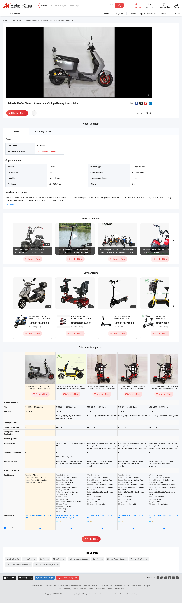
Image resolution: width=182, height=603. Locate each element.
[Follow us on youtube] (169, 577)
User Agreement (105, 594)
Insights (147, 586)
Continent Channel (122, 586)
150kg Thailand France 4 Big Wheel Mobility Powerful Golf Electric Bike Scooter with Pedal (133, 388)
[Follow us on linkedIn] (177, 577)
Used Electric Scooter (139, 559)
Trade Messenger (44, 577)
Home (5, 20)
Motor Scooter (30, 559)
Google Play (25, 577)
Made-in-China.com (80, 589)
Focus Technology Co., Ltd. (72, 594)
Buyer (118, 13)
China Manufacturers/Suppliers (69, 586)
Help (132, 13)
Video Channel (16, 20)
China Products (50, 586)
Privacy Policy (132, 594)
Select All (9, 528)
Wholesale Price (106, 586)
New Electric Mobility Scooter (19, 564)
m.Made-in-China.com (97, 589)
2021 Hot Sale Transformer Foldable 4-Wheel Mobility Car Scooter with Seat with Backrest (164, 388)
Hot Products (37, 586)
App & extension (146, 13)
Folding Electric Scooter (78, 559)
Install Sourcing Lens (69, 577)
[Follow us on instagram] (165, 577)
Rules (177, 13)
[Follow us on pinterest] (173, 577)
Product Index (136, 586)
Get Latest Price (143, 113)
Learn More (10, 204)
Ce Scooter (44, 559)
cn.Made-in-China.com (116, 589)
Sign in (176, 7)
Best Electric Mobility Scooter (47, 564)
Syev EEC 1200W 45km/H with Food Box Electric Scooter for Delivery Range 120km (71, 388)
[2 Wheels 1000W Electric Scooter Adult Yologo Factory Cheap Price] (40, 369)
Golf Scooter (98, 559)
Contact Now (18, 113)
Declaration (119, 594)
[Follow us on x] (161, 577)
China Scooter (59, 559)
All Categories (12, 13)
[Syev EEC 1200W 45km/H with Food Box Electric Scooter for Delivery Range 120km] (71, 369)
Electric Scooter (13, 559)
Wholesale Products (91, 586)
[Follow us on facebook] (158, 577)
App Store (9, 577)
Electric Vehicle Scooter (116, 559)
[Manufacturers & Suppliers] (17, 5)
